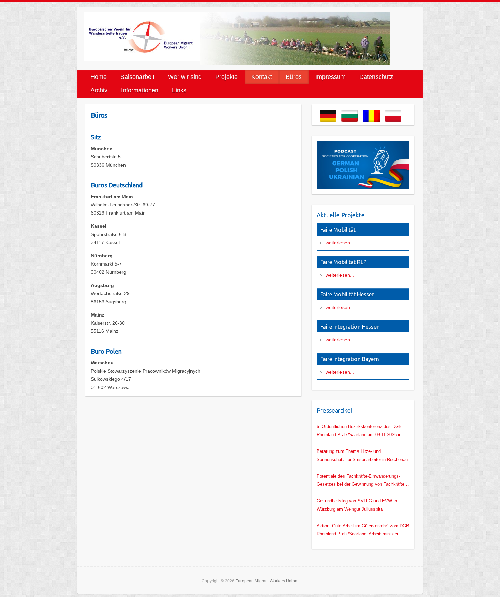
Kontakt (261, 76)
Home (98, 76)
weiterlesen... (340, 242)
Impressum (330, 76)
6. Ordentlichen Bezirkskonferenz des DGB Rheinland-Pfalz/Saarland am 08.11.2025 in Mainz (359, 431)
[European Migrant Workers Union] (142, 36)
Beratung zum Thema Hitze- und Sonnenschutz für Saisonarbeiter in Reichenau (362, 455)
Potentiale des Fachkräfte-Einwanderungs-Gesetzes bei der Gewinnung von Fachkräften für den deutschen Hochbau (362, 481)
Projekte (226, 76)
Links (179, 90)
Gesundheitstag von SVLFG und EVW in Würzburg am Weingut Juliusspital (357, 505)
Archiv (98, 90)
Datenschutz (376, 76)
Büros (294, 76)
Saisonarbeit (137, 76)
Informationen (140, 90)
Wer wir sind (185, 76)
